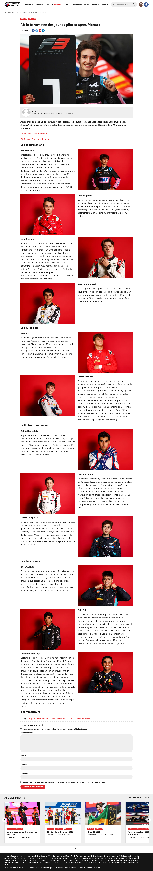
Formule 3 (58, 5)
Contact (82, 868)
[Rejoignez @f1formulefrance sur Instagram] (141, 4)
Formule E (68, 5)
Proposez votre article (94, 868)
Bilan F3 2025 (93, 831)
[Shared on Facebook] (33, 30)
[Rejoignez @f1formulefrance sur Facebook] (146, 4)
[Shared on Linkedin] (43, 30)
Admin (35, 111)
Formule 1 (29, 5)
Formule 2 (49, 5)
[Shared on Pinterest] (40, 30)
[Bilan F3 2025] (103, 813)
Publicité (74, 868)
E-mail (23, 764)
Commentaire (26, 733)
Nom (23, 756)
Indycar (86, 5)
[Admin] (26, 112)
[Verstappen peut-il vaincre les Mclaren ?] (22, 813)
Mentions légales (47, 868)
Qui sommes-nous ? (62, 868)
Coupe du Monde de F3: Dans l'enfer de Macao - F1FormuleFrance (58, 718)
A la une (12, 12)
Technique (105, 5)
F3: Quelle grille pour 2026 (60, 831)
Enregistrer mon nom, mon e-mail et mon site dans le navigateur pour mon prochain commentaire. (64, 782)
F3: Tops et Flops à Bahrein (33, 133)
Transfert (95, 5)
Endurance (77, 5)
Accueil (6, 12)
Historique (39, 5)
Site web (24, 773)
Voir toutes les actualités (137, 798)
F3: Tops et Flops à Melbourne (35, 139)
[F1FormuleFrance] (12, 4)
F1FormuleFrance (16, 868)
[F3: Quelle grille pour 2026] (63, 813)
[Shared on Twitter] (36, 30)
